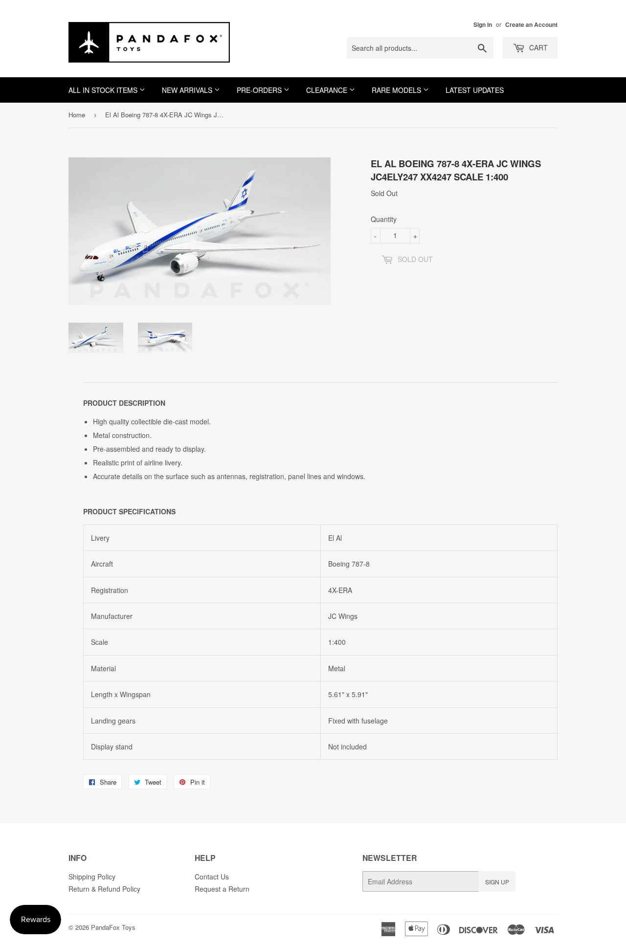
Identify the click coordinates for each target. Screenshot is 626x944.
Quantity (384, 219)
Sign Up (497, 882)
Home (76, 114)
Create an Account (531, 25)
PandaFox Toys (113, 927)
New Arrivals (188, 90)
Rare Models (397, 90)
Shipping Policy (91, 876)
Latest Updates (475, 90)
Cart (537, 47)
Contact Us (212, 876)
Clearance (327, 90)
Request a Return (222, 889)
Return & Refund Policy (104, 889)
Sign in (482, 25)
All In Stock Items (103, 90)
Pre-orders (260, 90)
